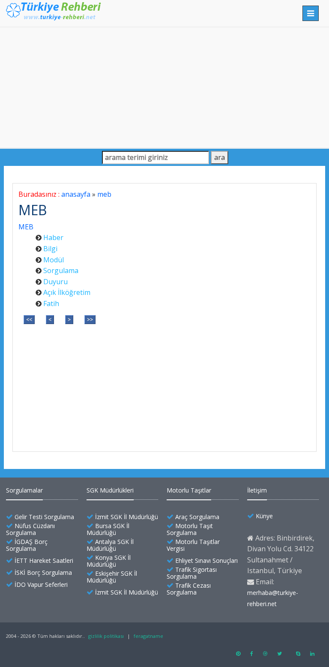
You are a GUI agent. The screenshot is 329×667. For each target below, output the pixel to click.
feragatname (148, 636)
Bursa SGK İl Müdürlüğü (108, 529)
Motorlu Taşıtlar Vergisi (193, 545)
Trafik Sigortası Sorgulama (192, 572)
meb (104, 194)
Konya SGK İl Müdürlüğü (109, 560)
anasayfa (75, 194)
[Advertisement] (164, 87)
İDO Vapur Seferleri (41, 584)
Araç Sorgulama (197, 517)
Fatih (51, 303)
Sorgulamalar (24, 490)
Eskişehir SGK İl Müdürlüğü (112, 576)
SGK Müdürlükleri (110, 490)
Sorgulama (60, 270)
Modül (53, 259)
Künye (264, 516)
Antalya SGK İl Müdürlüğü (110, 545)
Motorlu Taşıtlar (189, 490)
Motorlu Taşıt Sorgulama (190, 529)
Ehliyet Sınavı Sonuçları (206, 560)
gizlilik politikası (106, 636)
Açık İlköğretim (66, 292)
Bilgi (50, 248)
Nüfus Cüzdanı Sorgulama (30, 529)
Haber (53, 237)
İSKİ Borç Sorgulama (43, 572)
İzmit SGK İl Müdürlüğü (126, 517)
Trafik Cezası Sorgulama (189, 588)
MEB (25, 226)
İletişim (257, 490)
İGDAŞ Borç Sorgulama (27, 545)
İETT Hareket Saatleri (44, 560)
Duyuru (55, 281)
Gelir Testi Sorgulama (44, 517)
